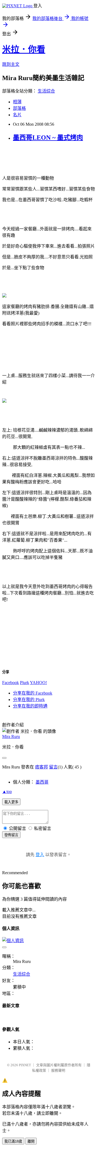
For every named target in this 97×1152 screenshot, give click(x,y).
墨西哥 (42, 782)
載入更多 (11, 802)
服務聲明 (58, 1070)
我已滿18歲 (13, 1141)
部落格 (19, 108)
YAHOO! (38, 682)
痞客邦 (41, 767)
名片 (17, 114)
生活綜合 (46, 91)
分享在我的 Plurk (29, 699)
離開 (30, 1141)
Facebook (10, 682)
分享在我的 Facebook (32, 693)
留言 (53, 767)
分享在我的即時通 (30, 706)
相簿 (17, 102)
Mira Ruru (11, 736)
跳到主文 (10, 64)
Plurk (24, 682)
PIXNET (25, 1065)
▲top (7, 791)
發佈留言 (11, 835)
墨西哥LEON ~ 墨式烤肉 (48, 137)
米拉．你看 (23, 49)
